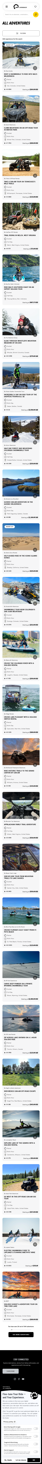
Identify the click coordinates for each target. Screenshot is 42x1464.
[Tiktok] (27, 1379)
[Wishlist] (35, 6)
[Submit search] (36, 14)
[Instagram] (15, 1379)
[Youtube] (23, 1379)
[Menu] (6, 6)
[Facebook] (19, 1379)
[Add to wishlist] (35, 68)
